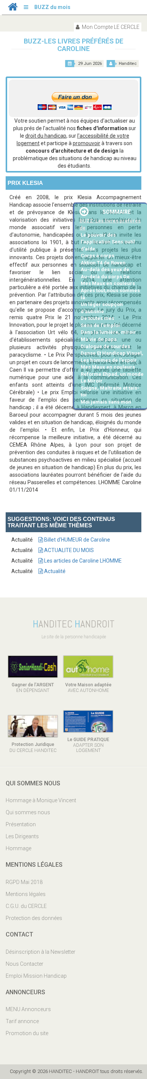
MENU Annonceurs (28, 1009)
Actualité (54, 571)
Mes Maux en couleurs (108, 283)
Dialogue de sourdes (105, 346)
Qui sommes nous (28, 812)
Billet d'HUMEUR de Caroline (76, 540)
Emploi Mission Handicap (36, 976)
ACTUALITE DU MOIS (68, 550)
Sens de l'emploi (100, 325)
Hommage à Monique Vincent (41, 800)
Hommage (18, 848)
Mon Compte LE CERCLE (110, 27)
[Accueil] (13, 9)
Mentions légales (26, 894)
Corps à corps (97, 255)
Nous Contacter (24, 964)
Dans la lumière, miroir (108, 332)
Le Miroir (92, 381)
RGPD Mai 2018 (24, 882)
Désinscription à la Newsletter (40, 952)
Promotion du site (27, 1033)
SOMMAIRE (117, 212)
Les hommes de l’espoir (109, 360)
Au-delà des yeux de (105, 269)
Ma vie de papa (99, 339)
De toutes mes (97, 318)
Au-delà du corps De (105, 276)
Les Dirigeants (22, 836)
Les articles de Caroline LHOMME (82, 561)
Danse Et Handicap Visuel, (112, 353)
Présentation (21, 824)
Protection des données (34, 918)
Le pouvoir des (98, 235)
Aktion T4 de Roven (103, 263)
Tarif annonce (22, 1021)
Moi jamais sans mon (106, 402)
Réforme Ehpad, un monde (112, 374)
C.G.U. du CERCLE (26, 906)
